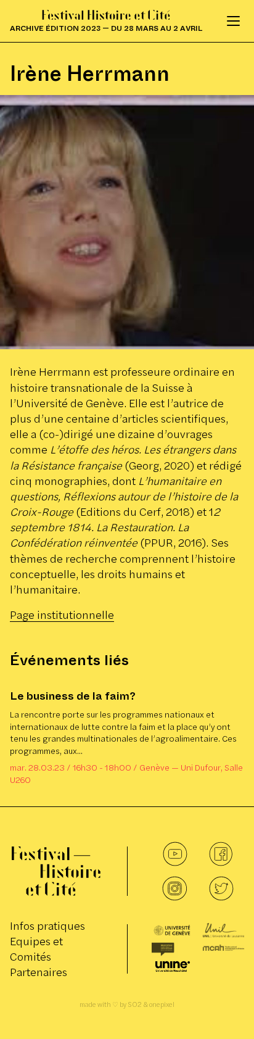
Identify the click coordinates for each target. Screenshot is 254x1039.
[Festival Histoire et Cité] (56, 871)
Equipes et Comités (36, 948)
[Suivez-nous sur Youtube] (175, 854)
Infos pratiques (47, 925)
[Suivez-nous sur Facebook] (221, 854)
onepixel (161, 1004)
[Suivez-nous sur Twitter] (221, 888)
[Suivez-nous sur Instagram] (175, 888)
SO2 (135, 1004)
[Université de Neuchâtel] (172, 966)
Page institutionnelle (62, 615)
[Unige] (172, 930)
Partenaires (38, 972)
